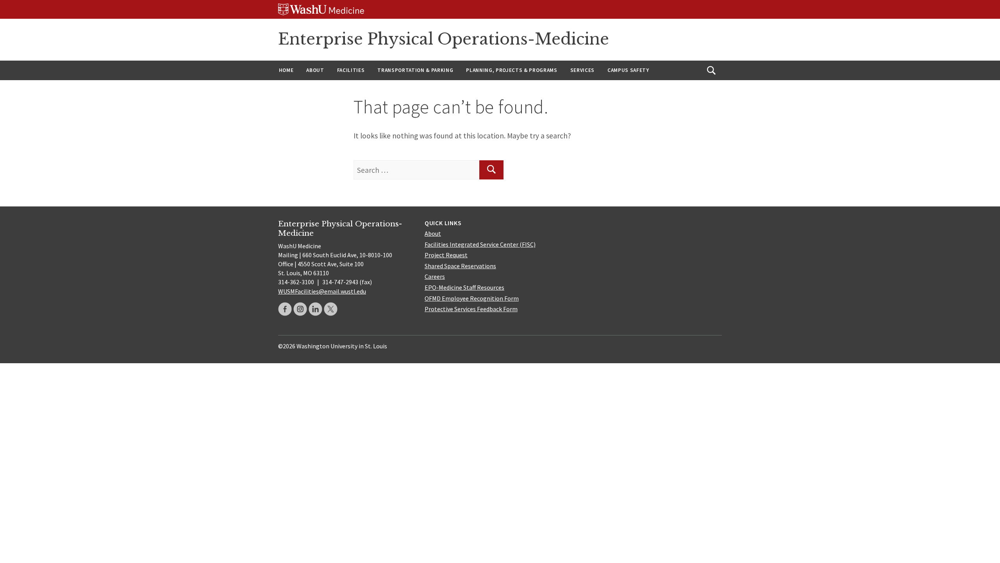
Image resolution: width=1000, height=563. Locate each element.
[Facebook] (285, 309)
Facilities (351, 70)
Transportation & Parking (415, 70)
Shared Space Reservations (460, 266)
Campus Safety (628, 70)
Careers (435, 276)
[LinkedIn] (315, 309)
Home (286, 70)
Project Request (446, 255)
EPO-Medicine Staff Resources (464, 287)
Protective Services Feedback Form (471, 309)
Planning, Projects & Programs (511, 70)
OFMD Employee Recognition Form (472, 298)
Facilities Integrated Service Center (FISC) (480, 244)
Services (582, 70)
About (315, 70)
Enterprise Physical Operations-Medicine (443, 39)
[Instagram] (300, 309)
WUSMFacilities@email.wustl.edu (322, 291)
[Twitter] (331, 309)
